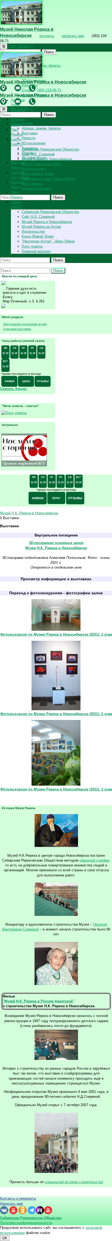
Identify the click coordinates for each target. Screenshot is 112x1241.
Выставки (30, 133)
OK (4, 1238)
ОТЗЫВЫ (43, 381)
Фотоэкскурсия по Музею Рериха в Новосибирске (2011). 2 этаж (56, 714)
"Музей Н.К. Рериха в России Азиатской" (38, 1001)
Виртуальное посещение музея (25, 324)
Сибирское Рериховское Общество (50, 149)
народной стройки (94, 860)
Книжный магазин (36, 188)
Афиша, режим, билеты (41, 128)
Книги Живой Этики (38, 174)
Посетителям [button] (22, 123)
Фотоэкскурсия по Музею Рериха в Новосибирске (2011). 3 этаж (56, 789)
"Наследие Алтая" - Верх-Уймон (48, 179)
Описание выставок (17, 329)
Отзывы (28, 153)
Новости (28, 138)
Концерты (30, 148)
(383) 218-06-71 (20, 46)
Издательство (33, 169)
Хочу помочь (32, 184)
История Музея (34, 158)
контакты (46, 36)
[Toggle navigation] (3, 46)
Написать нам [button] (11, 1204)
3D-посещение (33, 143)
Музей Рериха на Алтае (41, 164)
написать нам (73, 36)
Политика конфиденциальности (26, 1223)
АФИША (10, 381)
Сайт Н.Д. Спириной (38, 154)
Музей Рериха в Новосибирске (47, 159)
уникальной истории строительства (74, 1182)
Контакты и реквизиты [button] (18, 1198)
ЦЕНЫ (26, 381)
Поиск (49, 52)
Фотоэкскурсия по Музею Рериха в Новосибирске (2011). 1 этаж (56, 634)
